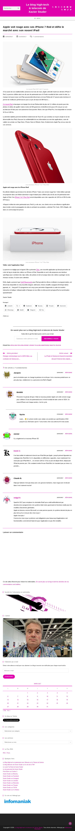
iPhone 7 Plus (34, 345)
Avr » (8, 710)
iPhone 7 (26, 345)
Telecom (58, 345)
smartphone (45, 345)
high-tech (17, 345)
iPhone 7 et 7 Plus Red (22, 197)
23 (37, 703)
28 (17, 706)
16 (37, 700)
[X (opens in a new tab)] (52, 7)
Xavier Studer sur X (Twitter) (11, 789)
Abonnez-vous (51, 338)
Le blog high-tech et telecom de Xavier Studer (28, 827)
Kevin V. (17, 451)
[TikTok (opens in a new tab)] (67, 9)
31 (47, 706)
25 (57, 703)
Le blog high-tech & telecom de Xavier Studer (37, 8)
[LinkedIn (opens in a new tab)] (64, 7)
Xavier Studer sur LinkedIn (10, 780)
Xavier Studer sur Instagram (11, 778)
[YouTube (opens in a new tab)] (67, 7)
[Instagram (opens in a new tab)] (61, 7)
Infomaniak (68, 827)
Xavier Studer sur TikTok (10, 787)
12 (67, 696)
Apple (12, 345)
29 (27, 706)
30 (37, 706)
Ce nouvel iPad (8, 104)
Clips (37, 269)
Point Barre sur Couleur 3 (10, 771)
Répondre (68, 372)
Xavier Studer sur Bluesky (10, 774)
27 (8, 706)
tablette (52, 345)
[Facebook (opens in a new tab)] (55, 7)
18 (57, 700)
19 (67, 700)
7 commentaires (38, 36)
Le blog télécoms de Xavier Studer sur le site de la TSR (18, 764)
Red (39, 345)
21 (17, 703)
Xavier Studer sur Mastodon (11, 783)
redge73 (17, 498)
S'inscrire (9, 676)
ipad (22, 345)
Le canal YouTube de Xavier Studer (13, 767)
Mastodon (37, 829)
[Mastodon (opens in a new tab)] (70, 9)
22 (27, 703)
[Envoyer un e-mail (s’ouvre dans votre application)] (64, 9)
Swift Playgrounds (26, 282)
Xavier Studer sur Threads (10, 785)
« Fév (4, 710)
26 (67, 703)
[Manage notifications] (70, 823)
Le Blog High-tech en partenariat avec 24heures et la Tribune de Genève (23, 762)
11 (57, 696)
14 (17, 700)
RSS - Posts (6, 753)
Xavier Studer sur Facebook (11, 776)
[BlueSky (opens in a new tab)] (70, 7)
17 (47, 700)
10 (47, 696)
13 (8, 700)
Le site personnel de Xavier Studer (12, 769)
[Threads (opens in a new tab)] (58, 7)
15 (27, 700)
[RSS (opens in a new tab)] (62, 9)
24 (47, 703)
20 (8, 703)
